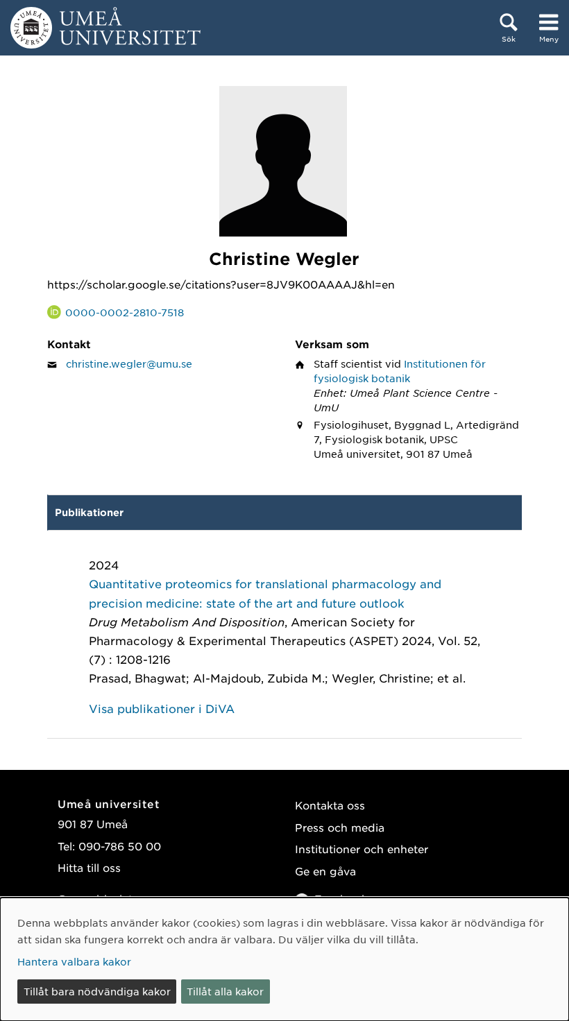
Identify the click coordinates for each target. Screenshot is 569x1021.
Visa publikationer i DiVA (162, 708)
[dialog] (284, 959)
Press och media (339, 827)
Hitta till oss (89, 867)
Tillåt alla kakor (225, 991)
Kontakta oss (330, 805)
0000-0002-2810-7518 (124, 312)
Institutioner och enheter (361, 848)
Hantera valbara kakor (74, 961)
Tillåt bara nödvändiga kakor (97, 991)
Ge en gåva (325, 870)
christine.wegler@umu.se (129, 363)
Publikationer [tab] (89, 512)
